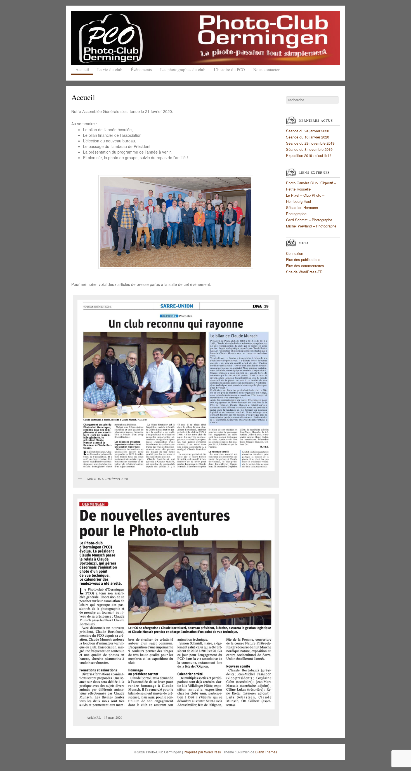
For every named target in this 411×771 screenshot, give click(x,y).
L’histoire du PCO (229, 69)
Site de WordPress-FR (304, 271)
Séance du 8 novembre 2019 (309, 149)
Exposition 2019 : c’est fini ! (308, 155)
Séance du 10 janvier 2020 (307, 137)
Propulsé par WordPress (202, 751)
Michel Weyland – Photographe (311, 226)
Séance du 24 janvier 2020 (307, 130)
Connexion (294, 253)
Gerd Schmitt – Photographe (309, 219)
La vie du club (109, 69)
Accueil (82, 69)
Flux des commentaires (305, 265)
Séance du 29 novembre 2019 (310, 143)
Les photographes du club (183, 69)
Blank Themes (266, 751)
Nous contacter (266, 69)
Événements (141, 69)
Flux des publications (303, 259)
